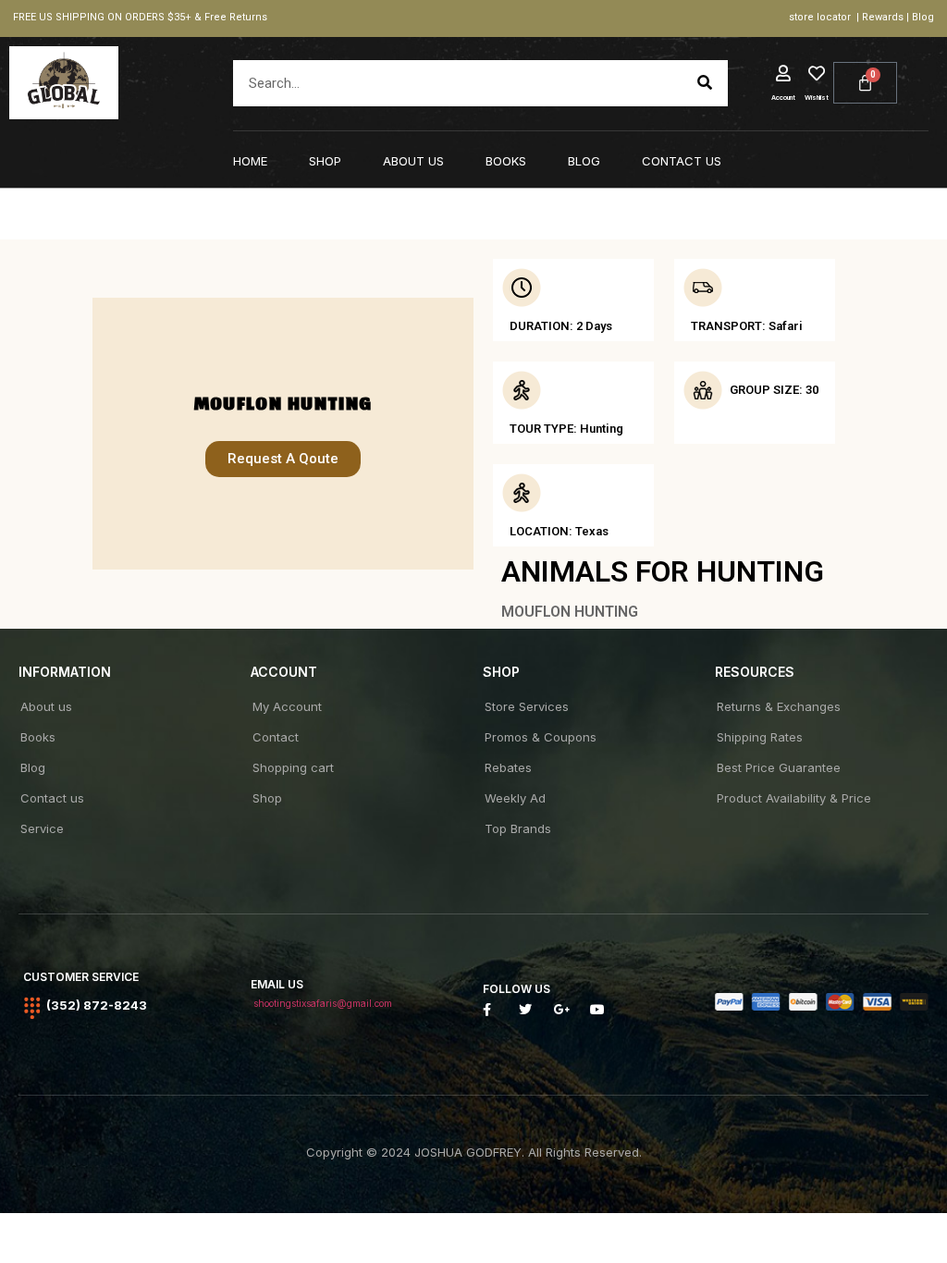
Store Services (527, 706)
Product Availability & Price (794, 798)
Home (250, 160)
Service (42, 828)
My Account (287, 706)
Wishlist (817, 97)
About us (413, 160)
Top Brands (518, 828)
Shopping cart (293, 767)
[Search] (705, 83)
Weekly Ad (515, 798)
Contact (275, 737)
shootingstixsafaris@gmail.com (322, 1003)
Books (37, 737)
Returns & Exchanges (779, 706)
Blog (584, 160)
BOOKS (506, 160)
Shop (325, 160)
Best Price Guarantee (779, 767)
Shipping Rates (760, 737)
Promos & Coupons (540, 737)
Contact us (681, 160)
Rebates (508, 767)
